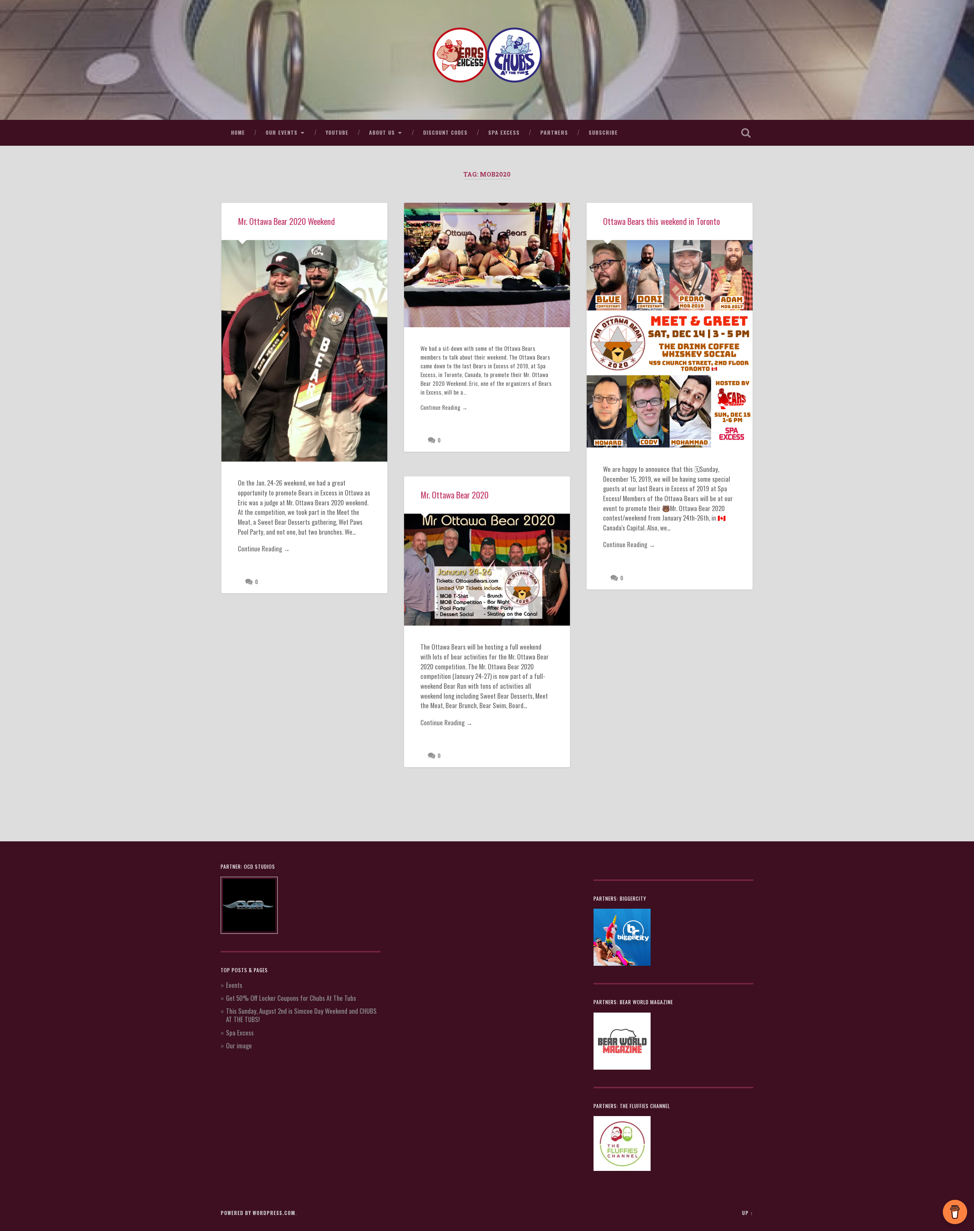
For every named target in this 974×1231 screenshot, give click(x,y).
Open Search (745, 133)
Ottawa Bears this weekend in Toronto (661, 221)
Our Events (282, 132)
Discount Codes (445, 132)
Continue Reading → (264, 548)
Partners (554, 132)
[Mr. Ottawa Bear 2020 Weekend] (304, 351)
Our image (239, 1045)
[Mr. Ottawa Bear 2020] (487, 570)
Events (234, 985)
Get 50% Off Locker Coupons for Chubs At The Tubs (291, 998)
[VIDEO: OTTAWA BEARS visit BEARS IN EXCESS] (487, 265)
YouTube (337, 132)
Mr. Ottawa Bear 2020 (454, 494)
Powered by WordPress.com (258, 1213)
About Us (382, 132)
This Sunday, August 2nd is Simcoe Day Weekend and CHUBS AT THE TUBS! (301, 1015)
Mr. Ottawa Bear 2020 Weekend (286, 221)
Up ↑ (747, 1213)
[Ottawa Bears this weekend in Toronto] (670, 343)
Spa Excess (504, 132)
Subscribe (603, 132)
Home (238, 132)
